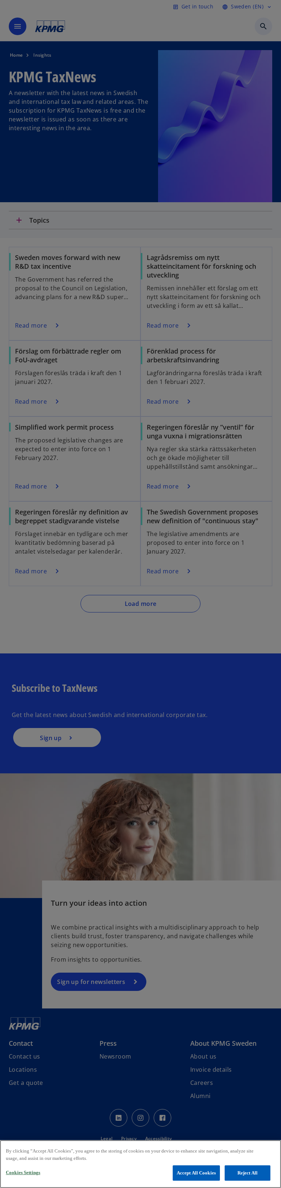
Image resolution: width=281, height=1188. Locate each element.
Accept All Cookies (196, 1173)
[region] (140, 1164)
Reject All (247, 1173)
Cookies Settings (23, 1172)
